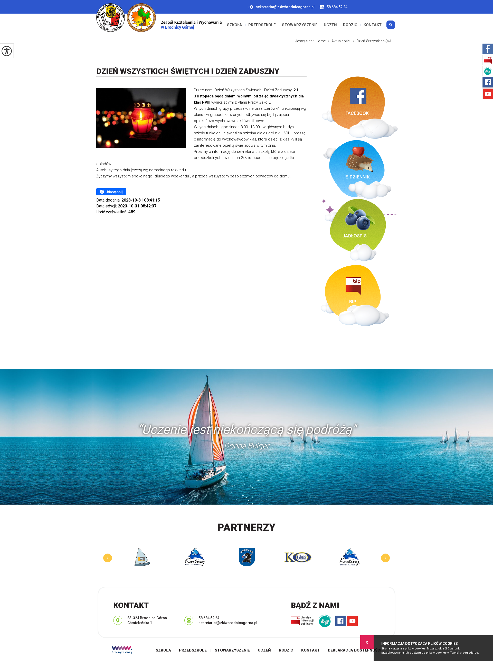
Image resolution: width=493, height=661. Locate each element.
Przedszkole (262, 25)
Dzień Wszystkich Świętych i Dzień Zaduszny (187, 71)
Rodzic (350, 25)
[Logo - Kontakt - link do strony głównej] (159, 17)
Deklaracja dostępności (354, 650)
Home (321, 41)
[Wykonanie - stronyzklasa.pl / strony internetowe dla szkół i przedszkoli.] (122, 650)
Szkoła (234, 25)
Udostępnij (114, 192)
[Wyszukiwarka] (391, 27)
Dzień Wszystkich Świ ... (373, 41)
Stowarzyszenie (300, 25)
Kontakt (373, 25)
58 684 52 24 (337, 7)
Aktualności (339, 41)
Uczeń (330, 25)
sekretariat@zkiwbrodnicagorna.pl (285, 7)
